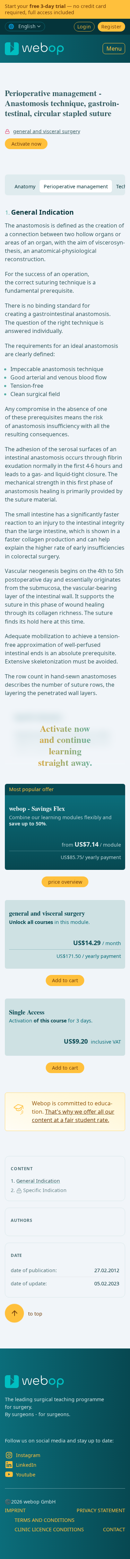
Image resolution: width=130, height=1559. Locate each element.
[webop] (34, 49)
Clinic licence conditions (49, 1529)
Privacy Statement (101, 1510)
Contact (114, 1529)
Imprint (15, 1510)
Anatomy (25, 186)
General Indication (38, 1180)
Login (84, 26)
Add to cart (65, 1067)
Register (111, 26)
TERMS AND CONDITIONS (45, 1520)
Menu (114, 48)
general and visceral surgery (46, 131)
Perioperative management (76, 186)
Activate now (26, 143)
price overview (65, 882)
